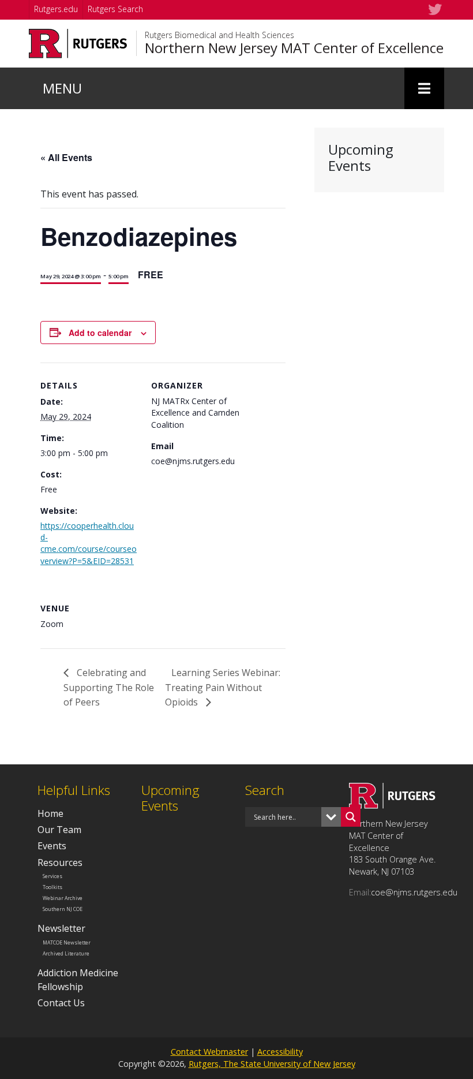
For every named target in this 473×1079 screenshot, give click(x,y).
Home (50, 813)
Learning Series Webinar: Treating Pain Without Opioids (222, 687)
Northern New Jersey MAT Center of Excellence (294, 48)
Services (52, 876)
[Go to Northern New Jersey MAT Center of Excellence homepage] (392, 805)
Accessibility (280, 1051)
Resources (59, 862)
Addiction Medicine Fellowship (77, 979)
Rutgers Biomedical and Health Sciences (219, 35)
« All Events (66, 157)
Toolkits (52, 887)
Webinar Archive (62, 898)
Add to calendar (100, 332)
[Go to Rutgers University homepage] (78, 43)
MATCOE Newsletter (67, 942)
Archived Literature (66, 953)
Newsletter (61, 928)
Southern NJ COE (62, 908)
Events (51, 845)
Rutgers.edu (56, 8)
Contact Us (61, 1002)
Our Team (59, 829)
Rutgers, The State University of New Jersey (272, 1063)
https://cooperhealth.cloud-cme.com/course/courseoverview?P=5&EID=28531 (88, 543)
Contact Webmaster (209, 1051)
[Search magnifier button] (351, 817)
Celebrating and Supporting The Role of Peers (108, 687)
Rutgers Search (115, 8)
